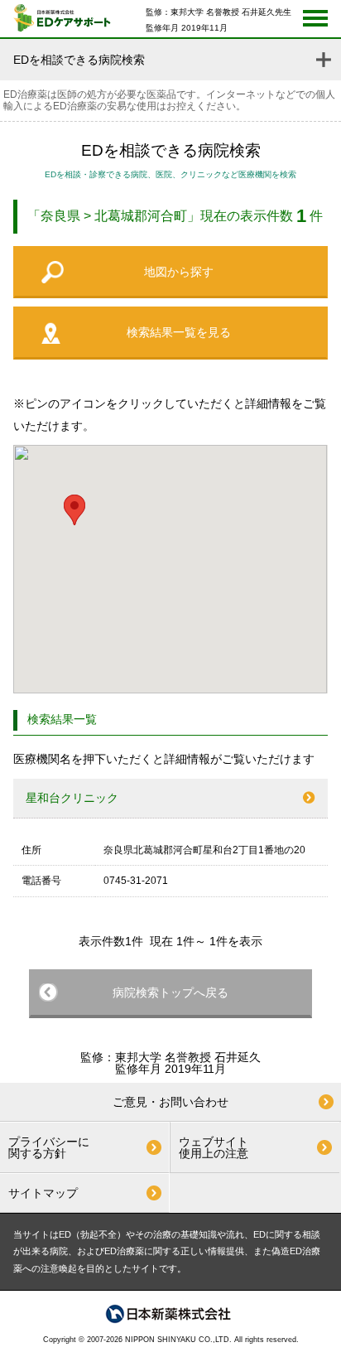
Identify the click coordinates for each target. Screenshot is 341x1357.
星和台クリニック (72, 797)
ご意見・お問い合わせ (170, 1101)
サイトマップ (43, 1193)
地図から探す (179, 271)
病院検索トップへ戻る (170, 992)
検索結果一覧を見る (179, 332)
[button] (74, 510)
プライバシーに (48, 1147)
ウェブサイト (213, 1147)
